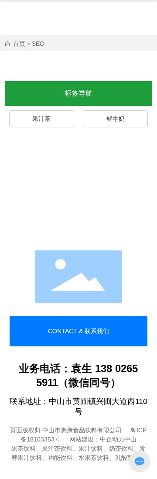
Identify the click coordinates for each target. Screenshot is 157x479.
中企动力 (112, 439)
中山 (130, 439)
